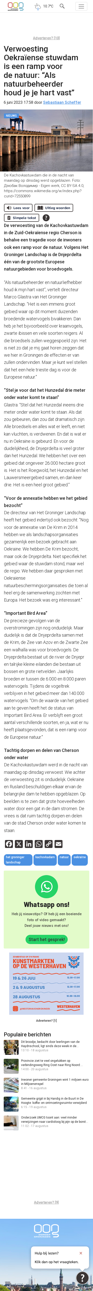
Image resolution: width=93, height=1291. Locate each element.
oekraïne (80, 857)
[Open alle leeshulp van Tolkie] (46, 217)
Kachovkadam (45, 857)
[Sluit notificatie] (81, 1253)
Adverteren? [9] (46, 1202)
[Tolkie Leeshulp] (82, 1278)
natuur (64, 857)
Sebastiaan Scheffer (62, 102)
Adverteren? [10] (46, 38)
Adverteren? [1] (46, 1020)
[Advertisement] (46, 26)
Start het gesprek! (47, 939)
